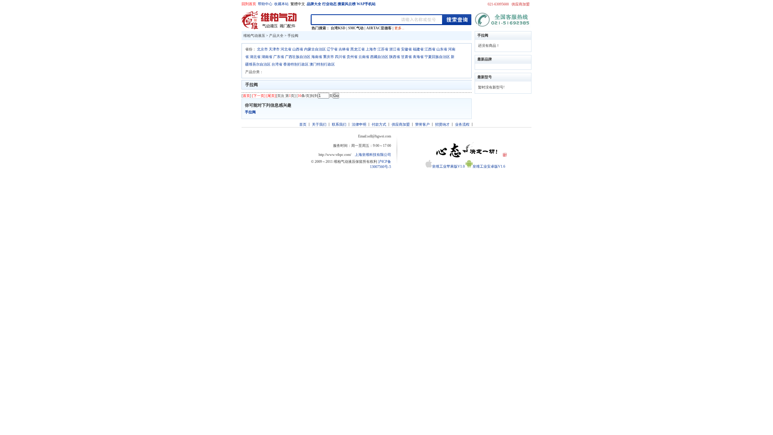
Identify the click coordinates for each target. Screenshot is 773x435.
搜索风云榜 (347, 4)
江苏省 (382, 49)
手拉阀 (292, 36)
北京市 (262, 49)
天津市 (274, 49)
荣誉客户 (422, 124)
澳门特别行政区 (322, 64)
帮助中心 (265, 4)
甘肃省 (406, 57)
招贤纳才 (442, 124)
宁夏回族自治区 (437, 57)
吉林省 (343, 49)
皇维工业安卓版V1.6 (489, 166)
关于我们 (319, 124)
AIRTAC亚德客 (379, 28)
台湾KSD (338, 28)
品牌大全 (314, 4)
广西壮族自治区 (297, 57)
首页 (302, 124)
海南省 (316, 57)
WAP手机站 (366, 4)
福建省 (418, 49)
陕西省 (394, 57)
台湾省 (276, 64)
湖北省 (255, 57)
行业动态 (329, 4)
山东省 (441, 49)
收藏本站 (281, 4)
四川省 (340, 57)
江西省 (430, 49)
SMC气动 (356, 28)
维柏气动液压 (254, 36)
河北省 (286, 49)
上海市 (371, 49)
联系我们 (339, 124)
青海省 (418, 57)
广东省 (278, 57)
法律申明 (359, 124)
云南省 (363, 57)
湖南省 (266, 57)
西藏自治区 (379, 57)
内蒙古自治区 (315, 49)
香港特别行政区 (296, 64)
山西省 (297, 49)
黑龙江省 (357, 49)
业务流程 (462, 124)
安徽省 (406, 49)
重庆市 (328, 57)
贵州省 (352, 57)
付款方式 (379, 124)
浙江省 (394, 49)
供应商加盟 (521, 4)
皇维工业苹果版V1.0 (448, 166)
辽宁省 (332, 49)
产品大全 (276, 36)
